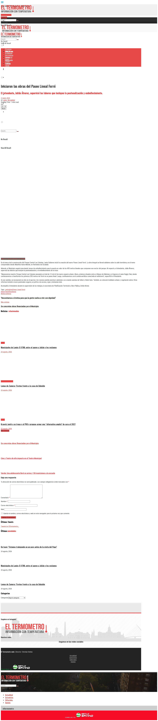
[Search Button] (17, 20)
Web (2, 509)
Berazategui (9, 68)
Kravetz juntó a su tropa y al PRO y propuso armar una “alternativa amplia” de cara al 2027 (38, 424)
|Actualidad (11, 100)
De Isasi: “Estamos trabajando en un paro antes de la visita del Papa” (29, 546)
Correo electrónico (8, 505)
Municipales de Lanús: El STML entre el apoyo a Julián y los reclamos (29, 347)
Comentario (5, 498)
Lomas (7, 62)
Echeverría (8, 77)
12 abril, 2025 (5, 98)
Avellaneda (8, 53)
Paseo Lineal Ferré (18, 290)
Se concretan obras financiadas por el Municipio (20, 443)
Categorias (4, 598)
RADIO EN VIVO (6, 15)
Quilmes (7, 64)
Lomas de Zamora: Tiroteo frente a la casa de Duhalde (23, 385)
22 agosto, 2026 (6, 429)
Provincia (8, 20)
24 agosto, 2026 (6, 352)
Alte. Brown (9, 51)
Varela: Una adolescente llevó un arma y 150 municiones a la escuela (28, 473)
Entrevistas (73, 658)
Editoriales (73, 660)
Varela (7, 66)
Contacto (4, 17)
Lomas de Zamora (7, 381)
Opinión (73, 662)
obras (10, 290)
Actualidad (73, 656)
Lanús (7, 59)
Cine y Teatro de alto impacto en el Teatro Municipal (21, 458)
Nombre (4, 501)
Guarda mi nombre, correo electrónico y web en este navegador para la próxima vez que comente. (36, 513)
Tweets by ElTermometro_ (10, 526)
